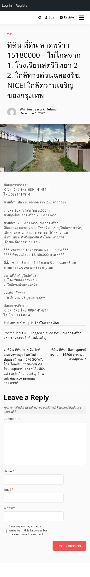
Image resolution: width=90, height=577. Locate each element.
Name (9, 471)
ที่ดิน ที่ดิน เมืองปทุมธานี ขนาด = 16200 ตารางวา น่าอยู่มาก (68, 354)
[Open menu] (81, 17)
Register (69, 17)
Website (10, 508)
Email (8, 490)
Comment (12, 419)
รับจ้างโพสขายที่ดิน (44, 323)
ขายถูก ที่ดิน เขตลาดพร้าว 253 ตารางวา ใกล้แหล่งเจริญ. (43, 335)
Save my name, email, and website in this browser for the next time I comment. (28, 530)
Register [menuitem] (22, 5)
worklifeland (47, 109)
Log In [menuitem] (7, 5)
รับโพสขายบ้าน (15, 323)
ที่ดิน (10, 34)
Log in (53, 17)
